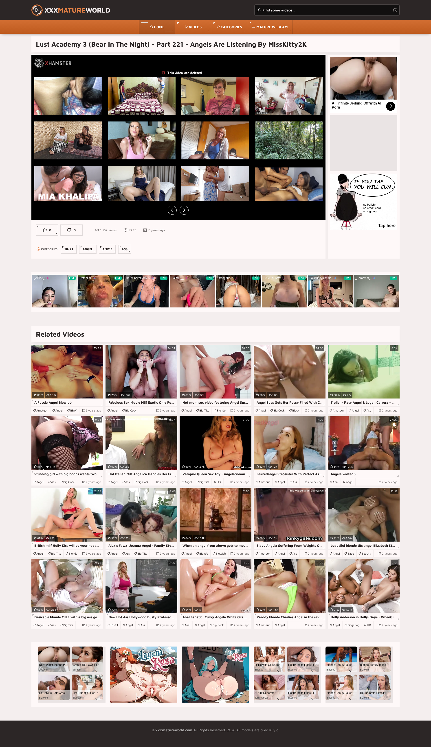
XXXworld (77, 10)
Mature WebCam (272, 27)
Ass (125, 249)
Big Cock (130, 410)
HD (219, 482)
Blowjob (221, 553)
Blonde (221, 410)
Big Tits (204, 410)
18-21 (68, 249)
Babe (350, 553)
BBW (73, 410)
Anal (335, 482)
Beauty (366, 553)
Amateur (42, 410)
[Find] (395, 10)
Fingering (353, 625)
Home (159, 27)
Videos (195, 27)
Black (295, 410)
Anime (107, 249)
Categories (231, 27)
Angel (88, 249)
